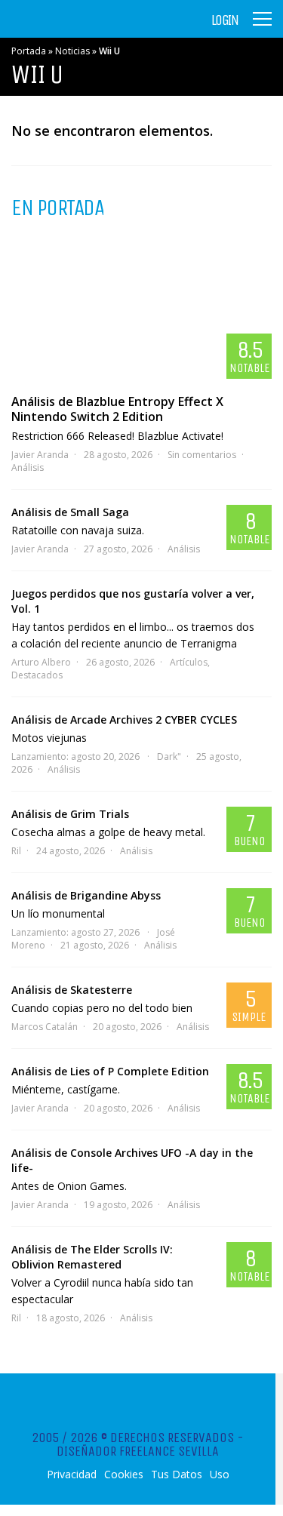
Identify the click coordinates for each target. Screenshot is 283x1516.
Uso (219, 1474)
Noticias (72, 51)
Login (224, 20)
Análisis (27, 467)
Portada (28, 51)
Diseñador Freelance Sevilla (138, 1451)
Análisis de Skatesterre (71, 989)
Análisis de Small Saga (70, 512)
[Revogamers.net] (76, 29)
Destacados (37, 675)
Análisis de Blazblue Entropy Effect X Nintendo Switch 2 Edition (117, 409)
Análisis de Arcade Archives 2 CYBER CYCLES (124, 719)
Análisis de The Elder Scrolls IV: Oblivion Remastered (92, 1257)
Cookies (123, 1474)
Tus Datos (176, 1474)
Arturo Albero (41, 662)
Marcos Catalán (44, 1026)
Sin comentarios (202, 454)
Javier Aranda (40, 454)
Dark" (169, 756)
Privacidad (72, 1474)
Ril (16, 850)
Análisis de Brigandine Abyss (86, 895)
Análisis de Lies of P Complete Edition (110, 1071)
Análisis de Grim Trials (70, 814)
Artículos (189, 662)
